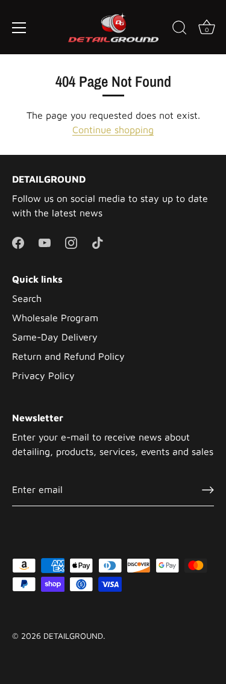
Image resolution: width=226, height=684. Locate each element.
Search (27, 298)
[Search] (179, 29)
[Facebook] (18, 241)
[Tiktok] (98, 241)
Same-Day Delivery (55, 336)
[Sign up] (208, 489)
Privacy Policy (43, 375)
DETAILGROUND (73, 636)
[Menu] (19, 27)
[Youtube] (45, 241)
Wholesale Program (55, 317)
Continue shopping (113, 129)
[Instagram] (71, 241)
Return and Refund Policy (68, 356)
